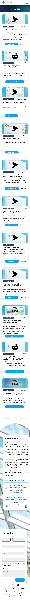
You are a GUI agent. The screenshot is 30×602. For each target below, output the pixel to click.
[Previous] (6, 506)
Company (4, 543)
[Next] (26, 506)
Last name (15, 536)
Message (4, 568)
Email (3, 550)
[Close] (18, 584)
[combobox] (13, 559)
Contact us (8, 480)
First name (4, 536)
